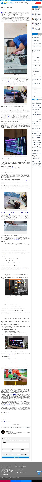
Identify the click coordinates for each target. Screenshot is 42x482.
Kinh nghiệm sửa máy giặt (36, 76)
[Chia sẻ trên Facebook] (12, 424)
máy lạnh (34, 161)
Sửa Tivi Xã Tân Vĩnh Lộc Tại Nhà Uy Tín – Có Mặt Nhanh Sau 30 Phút (38, 19)
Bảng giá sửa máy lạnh (36, 38)
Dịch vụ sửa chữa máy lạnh (36, 62)
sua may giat (35, 163)
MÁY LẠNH (34, 89)
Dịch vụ (27, 2)
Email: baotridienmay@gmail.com (20, 472)
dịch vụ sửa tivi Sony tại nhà (7, 116)
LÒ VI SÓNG (34, 86)
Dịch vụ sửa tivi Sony (4, 160)
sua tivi (38, 163)
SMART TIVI (7, 6)
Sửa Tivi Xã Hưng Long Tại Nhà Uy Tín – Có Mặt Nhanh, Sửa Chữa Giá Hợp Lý (38, 29)
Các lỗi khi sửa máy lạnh (36, 45)
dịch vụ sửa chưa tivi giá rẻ (4, 428)
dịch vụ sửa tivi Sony (10, 167)
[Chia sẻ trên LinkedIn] (18, 424)
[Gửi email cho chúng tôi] (6, 474)
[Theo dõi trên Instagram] (39, 0)
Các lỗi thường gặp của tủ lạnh (36, 47)
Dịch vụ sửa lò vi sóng (35, 65)
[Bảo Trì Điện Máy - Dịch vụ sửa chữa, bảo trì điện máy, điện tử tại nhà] (7, 3)
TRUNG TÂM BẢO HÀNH (20, 3)
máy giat (38, 159)
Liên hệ (37, 0)
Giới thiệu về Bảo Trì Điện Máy (25, 0)
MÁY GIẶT (33, 87)
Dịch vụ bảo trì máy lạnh (36, 57)
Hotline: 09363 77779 (18, 470)
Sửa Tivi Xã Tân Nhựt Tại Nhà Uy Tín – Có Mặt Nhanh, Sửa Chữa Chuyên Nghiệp (38, 15)
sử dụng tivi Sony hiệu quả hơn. (10, 354)
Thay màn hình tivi (37, 166)
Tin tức (26, 3)
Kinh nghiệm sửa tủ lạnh (36, 83)
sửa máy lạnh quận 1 (36, 165)
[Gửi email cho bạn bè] (15, 424)
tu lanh (38, 167)
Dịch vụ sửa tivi (3, 6)
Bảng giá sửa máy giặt (35, 37)
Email (13, 449)
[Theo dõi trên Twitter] (4, 474)
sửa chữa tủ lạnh (35, 164)
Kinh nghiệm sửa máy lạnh (36, 79)
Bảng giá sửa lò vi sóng (36, 35)
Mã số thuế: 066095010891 (19, 469)
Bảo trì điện (22, 427)
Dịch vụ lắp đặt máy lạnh (36, 60)
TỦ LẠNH (33, 96)
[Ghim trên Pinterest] (17, 424)
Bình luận (4, 442)
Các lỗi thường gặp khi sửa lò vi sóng (36, 51)
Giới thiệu (22, 2)
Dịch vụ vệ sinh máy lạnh (36, 71)
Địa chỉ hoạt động (32, 0)
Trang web (22, 449)
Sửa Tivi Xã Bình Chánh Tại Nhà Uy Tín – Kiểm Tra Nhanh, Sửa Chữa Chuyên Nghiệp (37, 10)
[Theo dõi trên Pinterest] (7, 474)
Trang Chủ (17, 2)
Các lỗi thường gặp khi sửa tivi (36, 54)
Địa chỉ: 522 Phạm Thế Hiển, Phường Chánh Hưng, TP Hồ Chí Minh (21, 467)
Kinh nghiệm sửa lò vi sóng (36, 74)
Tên (3, 449)
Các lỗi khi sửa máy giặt (36, 43)
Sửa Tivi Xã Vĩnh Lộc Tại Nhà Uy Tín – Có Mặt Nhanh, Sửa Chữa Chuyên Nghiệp (38, 24)
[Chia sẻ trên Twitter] (14, 424)
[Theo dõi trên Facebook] (38, 0)
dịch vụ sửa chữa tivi (27, 427)
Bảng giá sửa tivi (35, 40)
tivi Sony (8, 81)
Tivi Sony (2, 12)
